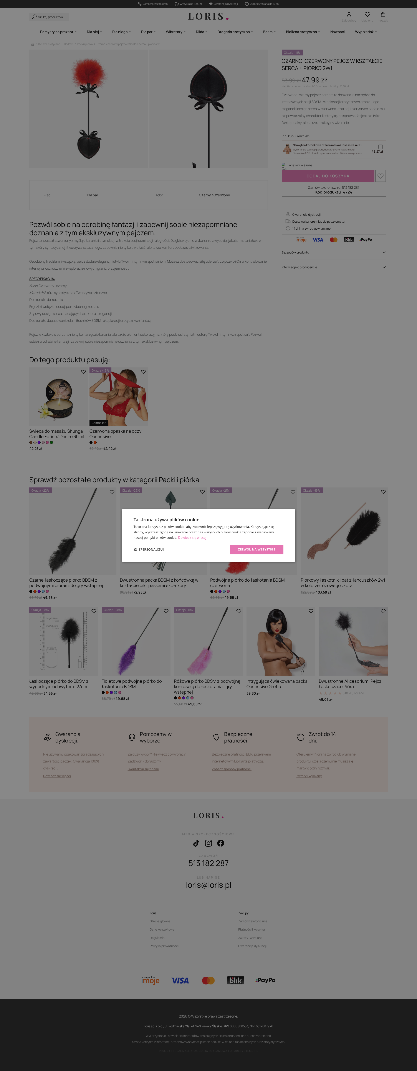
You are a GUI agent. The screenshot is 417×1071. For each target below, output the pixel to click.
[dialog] (208, 535)
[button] (149, 549)
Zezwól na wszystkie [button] (256, 549)
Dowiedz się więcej (192, 537)
